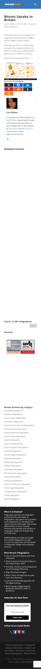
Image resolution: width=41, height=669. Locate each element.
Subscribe (17, 618)
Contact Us (30, 650)
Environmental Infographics (15, 429)
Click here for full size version (17, 58)
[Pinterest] (8, 89)
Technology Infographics (14, 488)
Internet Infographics (13, 451)
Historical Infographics (13, 444)
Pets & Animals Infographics (15, 473)
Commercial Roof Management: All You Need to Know (20, 582)
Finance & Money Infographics (16, 432)
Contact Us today (11, 542)
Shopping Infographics (13, 480)
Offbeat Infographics (12, 466)
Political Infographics (12, 477)
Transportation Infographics (15, 491)
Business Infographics (13, 414)
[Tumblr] (27, 89)
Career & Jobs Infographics (15, 418)
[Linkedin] (27, 85)
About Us (20, 650)
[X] (8, 85)
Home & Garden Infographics (16, 447)
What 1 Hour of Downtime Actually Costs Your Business (20, 576)
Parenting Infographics (13, 469)
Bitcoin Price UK (15, 35)
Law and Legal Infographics (15, 455)
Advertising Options (13, 653)
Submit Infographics (14, 645)
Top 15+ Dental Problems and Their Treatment (20, 557)
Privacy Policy (30, 653)
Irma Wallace (11, 24)
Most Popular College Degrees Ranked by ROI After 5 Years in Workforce (18, 588)
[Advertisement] (20, 232)
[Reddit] (18, 89)
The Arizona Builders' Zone (20, 128)
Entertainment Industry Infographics (19, 425)
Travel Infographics (12, 495)
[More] (8, 93)
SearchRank (11, 120)
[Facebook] (18, 85)
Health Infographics (12, 440)
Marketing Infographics (13, 462)
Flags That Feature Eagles (16, 572)
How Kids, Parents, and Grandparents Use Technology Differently (21, 568)
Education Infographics (13, 421)
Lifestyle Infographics (13, 458)
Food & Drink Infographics (15, 436)
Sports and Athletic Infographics (17, 484)
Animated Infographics (13, 410)
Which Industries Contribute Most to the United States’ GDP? (21, 562)
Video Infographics (12, 499)
